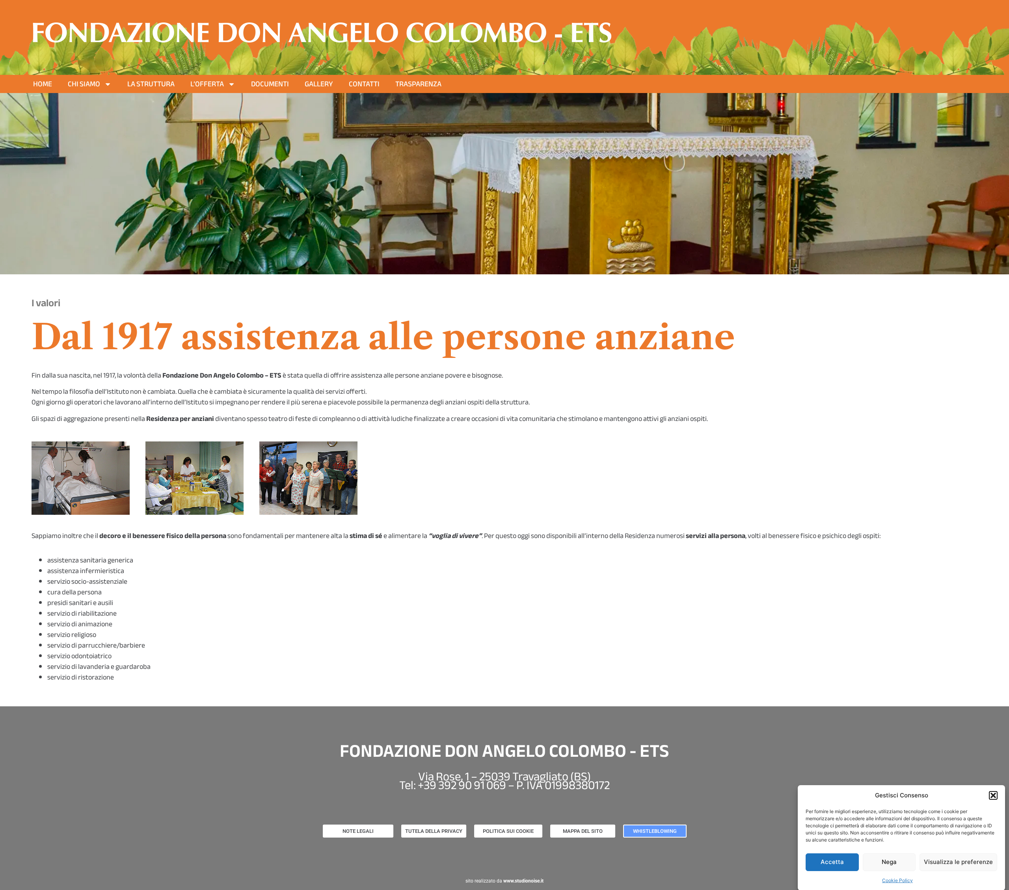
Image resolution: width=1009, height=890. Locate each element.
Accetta (832, 862)
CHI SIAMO (84, 84)
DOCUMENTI (270, 84)
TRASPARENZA (418, 84)
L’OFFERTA (207, 84)
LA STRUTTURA (151, 84)
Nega (889, 862)
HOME (42, 84)
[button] (993, 795)
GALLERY (319, 84)
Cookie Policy (897, 880)
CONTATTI (364, 84)
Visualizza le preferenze (958, 862)
